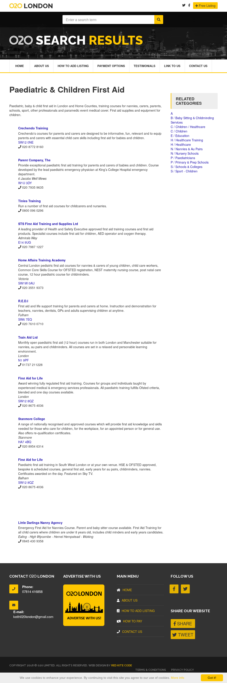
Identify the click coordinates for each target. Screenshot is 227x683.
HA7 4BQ (24, 442)
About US (129, 600)
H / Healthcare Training (187, 140)
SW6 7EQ (25, 319)
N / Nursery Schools (185, 153)
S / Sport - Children (184, 171)
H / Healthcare (181, 144)
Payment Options (111, 66)
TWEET (185, 634)
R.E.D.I (23, 301)
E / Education (180, 135)
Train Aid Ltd (28, 337)
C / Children (179, 131)
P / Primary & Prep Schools (190, 162)
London (37, 6)
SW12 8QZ (26, 401)
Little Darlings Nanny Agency (40, 522)
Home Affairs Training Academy (42, 260)
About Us (41, 66)
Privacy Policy (182, 669)
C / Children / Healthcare (188, 126)
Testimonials (144, 66)
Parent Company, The (34, 160)
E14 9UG (24, 242)
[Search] (158, 19)
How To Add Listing (73, 66)
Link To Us (172, 66)
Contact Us (198, 66)
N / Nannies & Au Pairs (187, 149)
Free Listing (206, 5)
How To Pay (132, 621)
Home (19, 66)
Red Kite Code (121, 665)
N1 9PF (23, 360)
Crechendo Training (33, 128)
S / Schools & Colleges (186, 166)
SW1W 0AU (26, 283)
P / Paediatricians (183, 158)
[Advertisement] (87, 504)
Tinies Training (29, 201)
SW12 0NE (25, 142)
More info (177, 677)
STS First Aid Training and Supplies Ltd (48, 223)
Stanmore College (31, 419)
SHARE (184, 623)
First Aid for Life (30, 378)
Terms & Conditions (150, 669)
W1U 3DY (25, 183)
